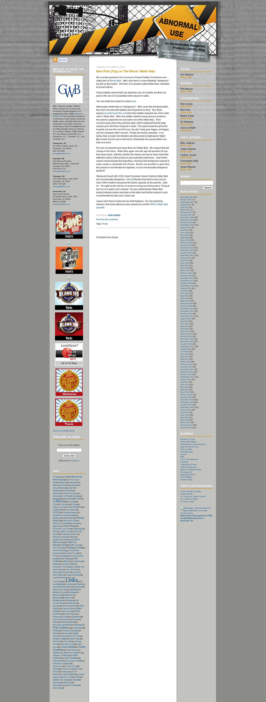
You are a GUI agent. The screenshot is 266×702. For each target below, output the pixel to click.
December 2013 (187, 308)
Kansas (56, 572)
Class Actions (74, 507)
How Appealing (186, 452)
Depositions (69, 518)
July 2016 (184, 230)
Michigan (73, 592)
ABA (66, 477)
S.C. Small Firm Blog (188, 499)
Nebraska (72, 603)
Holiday (68, 558)
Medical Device (59, 592)
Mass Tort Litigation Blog (190, 469)
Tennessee (58, 666)
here (134, 101)
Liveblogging (58, 584)
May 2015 (184, 265)
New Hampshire (69, 606)
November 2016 (187, 220)
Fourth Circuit (72, 553)
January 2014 (186, 306)
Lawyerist (184, 462)
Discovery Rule (70, 520)
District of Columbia (61, 523)
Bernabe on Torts (187, 439)
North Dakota (71, 614)
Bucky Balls (115, 80)
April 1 (71, 488)
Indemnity (78, 561)
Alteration (74, 482)
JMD (182, 457)
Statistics (57, 653)
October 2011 (186, 374)
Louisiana (70, 584)
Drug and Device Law (189, 447)
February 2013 (186, 334)
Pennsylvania (68, 622)
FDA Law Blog (186, 449)
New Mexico (68, 608)
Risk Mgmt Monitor (188, 475)
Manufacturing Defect (62, 587)
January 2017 (186, 215)
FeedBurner (74, 461)
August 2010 (185, 410)
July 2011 (184, 382)
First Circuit (58, 548)
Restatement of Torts (71, 636)
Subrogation (58, 661)
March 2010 (185, 422)
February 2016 (186, 243)
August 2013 (185, 319)
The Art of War (68, 669)
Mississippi (57, 598)
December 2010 (187, 400)
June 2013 (184, 324)
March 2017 (185, 210)
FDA (64, 545)
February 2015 (186, 273)
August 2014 (185, 288)
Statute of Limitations (73, 653)
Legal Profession (60, 577)
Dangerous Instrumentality (64, 515)
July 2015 (184, 260)
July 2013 (184, 321)
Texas (56, 669)
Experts (67, 539)
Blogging (56, 499)
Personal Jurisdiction (62, 625)
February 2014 (186, 303)
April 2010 (184, 420)
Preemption (78, 628)
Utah (55, 680)
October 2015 (186, 253)
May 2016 (184, 235)
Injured (183, 454)
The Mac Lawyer (187, 501)
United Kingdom (69, 674)
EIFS (55, 531)
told (132, 179)
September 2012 (187, 346)
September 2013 (187, 316)
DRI (65, 526)
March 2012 (185, 362)
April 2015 (184, 268)
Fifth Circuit (75, 545)
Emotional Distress (69, 534)
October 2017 (186, 200)
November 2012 (187, 341)
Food (79, 547)
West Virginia (72, 685)
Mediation (74, 589)
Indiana (56, 564)
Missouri (69, 598)
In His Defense (186, 494)
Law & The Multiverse (189, 459)
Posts (183, 77)
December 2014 (187, 278)
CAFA (78, 499)
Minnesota (57, 595)
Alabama (63, 482)
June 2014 (184, 293)
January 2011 (186, 397)
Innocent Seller (68, 564)
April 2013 (184, 329)
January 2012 (186, 367)
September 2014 (187, 286)
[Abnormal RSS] (55, 61)
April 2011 (184, 390)
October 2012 (186, 344)
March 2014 (185, 301)
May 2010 (184, 417)
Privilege (56, 630)
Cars (55, 504)
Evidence (57, 539)
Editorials (78, 529)
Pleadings (78, 625)
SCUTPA (68, 641)
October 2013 (186, 314)
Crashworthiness (70, 512)
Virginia (75, 680)
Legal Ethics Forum (188, 464)
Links (72, 580)
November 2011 (187, 372)
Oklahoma (76, 617)
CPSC (56, 512)
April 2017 (184, 207)
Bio (190, 77)
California (59, 501)
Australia (76, 496)
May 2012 (184, 357)
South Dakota (72, 650)
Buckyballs (69, 499)
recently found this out (115, 113)
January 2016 (186, 245)
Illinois (67, 561)
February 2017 (186, 212)
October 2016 (186, 222)
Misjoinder (69, 595)
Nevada (56, 606)
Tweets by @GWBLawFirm (64, 431)
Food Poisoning (59, 550)
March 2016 (185, 240)
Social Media (68, 647)
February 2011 (186, 395)
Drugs (72, 526)
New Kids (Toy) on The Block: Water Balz (125, 71)
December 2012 (187, 339)
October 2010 (186, 405)
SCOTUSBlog (186, 477)
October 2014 (186, 283)
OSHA (55, 622)
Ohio (66, 617)
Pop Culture (60, 627)
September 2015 (187, 255)
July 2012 (184, 352)
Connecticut (71, 510)
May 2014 (184, 296)
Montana (69, 600)
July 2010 (184, 412)
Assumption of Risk (61, 496)
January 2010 (186, 428)
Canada (72, 501)
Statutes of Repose (61, 655)
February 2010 (186, 425)
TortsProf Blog (186, 480)
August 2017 (185, 205)
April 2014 (184, 298)
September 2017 (187, 202)
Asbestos (57, 493)
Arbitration (57, 490)
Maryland (78, 587)
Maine (80, 584)
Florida (69, 547)
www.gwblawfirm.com (61, 153)
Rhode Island (75, 639)
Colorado (57, 509)
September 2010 (187, 407)
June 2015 (184, 263)
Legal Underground (188, 467)
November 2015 (187, 250)
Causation (65, 504)
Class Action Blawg (188, 442)
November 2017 (187, 197)
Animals (74, 485)
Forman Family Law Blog (190, 491)
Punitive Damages (71, 630)
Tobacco (66, 672)
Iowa (76, 567)
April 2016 (184, 238)
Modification (58, 600)
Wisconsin (57, 688)
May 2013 (184, 326)
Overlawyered (186, 472)
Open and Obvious (61, 619)
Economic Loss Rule (62, 529)
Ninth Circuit (66, 611)
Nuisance (57, 617)
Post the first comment (107, 219)
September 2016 (187, 225)
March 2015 (185, 271)
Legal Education (74, 575)
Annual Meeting (59, 488)
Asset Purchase (71, 493)
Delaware (57, 518)
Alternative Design (61, 485)
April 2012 (184, 359)
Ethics (72, 537)
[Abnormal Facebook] (62, 61)
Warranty (68, 682)
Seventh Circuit (68, 644)
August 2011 (185, 379)
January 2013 (186, 336)
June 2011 (184, 384)
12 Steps (57, 477)
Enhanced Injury (60, 537)
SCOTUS (57, 641)
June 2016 (184, 233)
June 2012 (184, 354)
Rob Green (114, 215)
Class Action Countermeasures (193, 444)
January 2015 (186, 276)
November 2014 (187, 281)
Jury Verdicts (71, 569)
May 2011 (184, 387)
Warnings (57, 682)
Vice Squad (65, 680)
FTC (55, 556)
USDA (78, 677)
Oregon (75, 619)
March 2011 (185, 392)
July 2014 (184, 291)
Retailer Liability (59, 639)
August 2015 (185, 258)
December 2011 (187, 369)
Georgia (63, 556)
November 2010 (187, 402)
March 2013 (185, 331)
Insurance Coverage (62, 567)
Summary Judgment (62, 663)
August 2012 (185, 349)
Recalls (56, 633)
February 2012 (186, 364)
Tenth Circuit (71, 666)
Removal (66, 633)
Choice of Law (59, 507)
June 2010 (184, 415)
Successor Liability (74, 661)
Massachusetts (59, 589)
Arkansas (68, 490)
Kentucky (66, 572)
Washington (58, 685)
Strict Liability (70, 658)
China (74, 504)
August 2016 (185, 227)
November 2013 (187, 311)
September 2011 (187, 377)
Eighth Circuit (65, 531)
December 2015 (187, 248)
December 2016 (187, 217)
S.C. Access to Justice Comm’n (193, 496)
